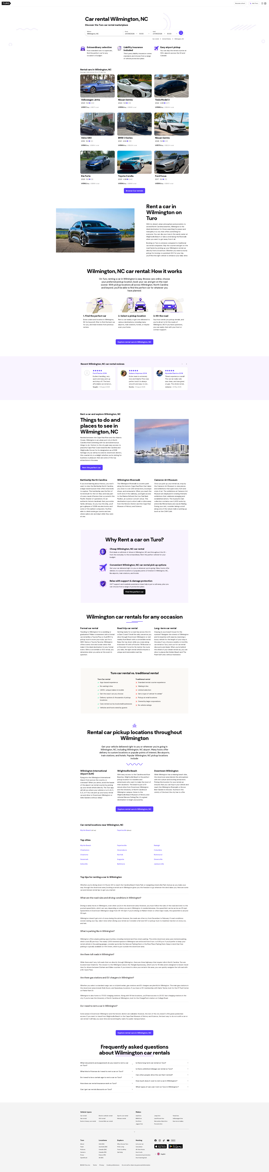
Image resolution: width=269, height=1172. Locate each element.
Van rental (83, 1118)
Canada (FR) (102, 1152)
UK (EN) (101, 1157)
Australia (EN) (103, 1146)
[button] (263, 3)
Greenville (158, 859)
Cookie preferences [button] (113, 1165)
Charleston (84, 850)
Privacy (101, 1165)
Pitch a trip (120, 1146)
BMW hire (139, 1118)
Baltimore (121, 864)
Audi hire (138, 1115)
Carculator (139, 1146)
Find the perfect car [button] (134, 592)
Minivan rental (121, 1118)
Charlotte (84, 855)
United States (166, 39)
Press (82, 1155)
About (82, 1144)
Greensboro (122, 850)
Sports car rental (122, 1115)
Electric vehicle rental (105, 1115)
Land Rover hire (159, 1118)
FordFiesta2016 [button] (100, 373)
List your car (140, 1144)
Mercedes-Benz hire (160, 1121)
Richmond (158, 855)
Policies (82, 1149)
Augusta (120, 859)
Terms (95, 1165)
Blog (173, 1140)
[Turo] (6, 3)
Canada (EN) (103, 1149)
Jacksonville (159, 864)
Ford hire (138, 1121)
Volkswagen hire (178, 1118)
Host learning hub (141, 1157)
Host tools (139, 1152)
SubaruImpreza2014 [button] (138, 373)
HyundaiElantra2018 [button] (174, 373)
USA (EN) (101, 1144)
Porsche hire (158, 1124)
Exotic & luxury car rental (88, 1121)
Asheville (84, 864)
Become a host (240, 3)
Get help (120, 1152)
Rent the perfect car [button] (91, 467)
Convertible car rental (106, 1121)
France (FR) (102, 1155)
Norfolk (120, 855)
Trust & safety (121, 1149)
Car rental (155, 39)
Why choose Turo (122, 1144)
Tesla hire (176, 1115)
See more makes (178, 1121)
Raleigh (157, 845)
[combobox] (104, 33)
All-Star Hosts (140, 1149)
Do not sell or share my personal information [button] (136, 1165)
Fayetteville (124, 830)
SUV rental (102, 1118)
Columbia (158, 850)
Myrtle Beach (88, 830)
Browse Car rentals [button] (134, 191)
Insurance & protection (143, 1155)
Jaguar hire (139, 1124)
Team (82, 1146)
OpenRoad (83, 1157)
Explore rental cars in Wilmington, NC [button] (134, 342)
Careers (83, 1152)
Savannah (84, 859)
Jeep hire (157, 1115)
